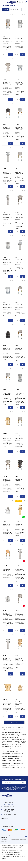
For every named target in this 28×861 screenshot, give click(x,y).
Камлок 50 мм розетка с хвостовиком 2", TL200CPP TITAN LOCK (19, 481)
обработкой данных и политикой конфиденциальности (13, 849)
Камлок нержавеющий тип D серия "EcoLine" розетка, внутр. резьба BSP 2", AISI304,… (20, 614)
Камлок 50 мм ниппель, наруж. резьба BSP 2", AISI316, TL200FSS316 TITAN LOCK (20, 393)
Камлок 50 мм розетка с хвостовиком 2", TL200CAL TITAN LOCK (7, 40)
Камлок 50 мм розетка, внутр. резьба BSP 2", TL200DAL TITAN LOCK (19, 129)
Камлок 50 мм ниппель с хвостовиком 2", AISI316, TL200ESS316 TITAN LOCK (8, 660)
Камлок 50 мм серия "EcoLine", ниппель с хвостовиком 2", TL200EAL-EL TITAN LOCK (20, 261)
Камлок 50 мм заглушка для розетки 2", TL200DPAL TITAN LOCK (7, 526)
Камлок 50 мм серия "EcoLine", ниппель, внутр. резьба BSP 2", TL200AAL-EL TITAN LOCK (8, 306)
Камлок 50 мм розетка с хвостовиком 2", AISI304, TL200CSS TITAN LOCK (7, 84)
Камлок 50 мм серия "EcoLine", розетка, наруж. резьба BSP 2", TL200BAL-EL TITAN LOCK (20, 172)
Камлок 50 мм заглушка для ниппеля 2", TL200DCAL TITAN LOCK (19, 350)
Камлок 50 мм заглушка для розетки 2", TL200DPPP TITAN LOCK (7, 350)
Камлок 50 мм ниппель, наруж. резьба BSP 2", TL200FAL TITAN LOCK (19, 40)
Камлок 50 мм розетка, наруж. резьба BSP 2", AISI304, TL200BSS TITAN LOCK (7, 481)
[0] (25, 2)
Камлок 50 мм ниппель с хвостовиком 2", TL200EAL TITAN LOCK (7, 172)
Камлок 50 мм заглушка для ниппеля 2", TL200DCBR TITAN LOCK (7, 569)
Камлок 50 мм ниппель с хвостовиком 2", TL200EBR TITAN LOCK (19, 526)
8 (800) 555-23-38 (8, 802)
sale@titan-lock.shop (9, 806)
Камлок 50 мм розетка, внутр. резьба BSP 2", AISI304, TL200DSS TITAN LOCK (20, 216)
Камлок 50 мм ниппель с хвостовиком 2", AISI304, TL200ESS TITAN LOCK (7, 216)
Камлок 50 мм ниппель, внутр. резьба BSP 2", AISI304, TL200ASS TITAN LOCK (7, 261)
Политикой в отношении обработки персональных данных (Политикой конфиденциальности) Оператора (15, 788)
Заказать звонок (8, 804)
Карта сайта (4, 839)
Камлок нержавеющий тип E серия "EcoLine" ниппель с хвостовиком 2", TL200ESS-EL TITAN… (20, 569)
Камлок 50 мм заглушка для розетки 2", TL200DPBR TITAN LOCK (19, 703)
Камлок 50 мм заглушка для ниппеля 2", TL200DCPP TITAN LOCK (7, 129)
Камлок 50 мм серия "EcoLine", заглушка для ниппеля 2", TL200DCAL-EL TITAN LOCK (19, 306)
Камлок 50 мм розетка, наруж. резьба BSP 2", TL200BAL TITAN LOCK (19, 437)
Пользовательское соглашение (18, 839)
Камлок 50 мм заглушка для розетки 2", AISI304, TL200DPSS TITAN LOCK (8, 614)
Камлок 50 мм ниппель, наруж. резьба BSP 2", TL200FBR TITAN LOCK (7, 437)
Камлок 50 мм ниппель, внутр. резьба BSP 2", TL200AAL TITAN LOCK (19, 84)
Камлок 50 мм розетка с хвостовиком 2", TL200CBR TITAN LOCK (19, 660)
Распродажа (18, 500)
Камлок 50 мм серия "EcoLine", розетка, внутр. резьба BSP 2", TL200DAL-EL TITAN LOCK (7, 393)
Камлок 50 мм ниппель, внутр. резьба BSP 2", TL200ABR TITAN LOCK (7, 703)
